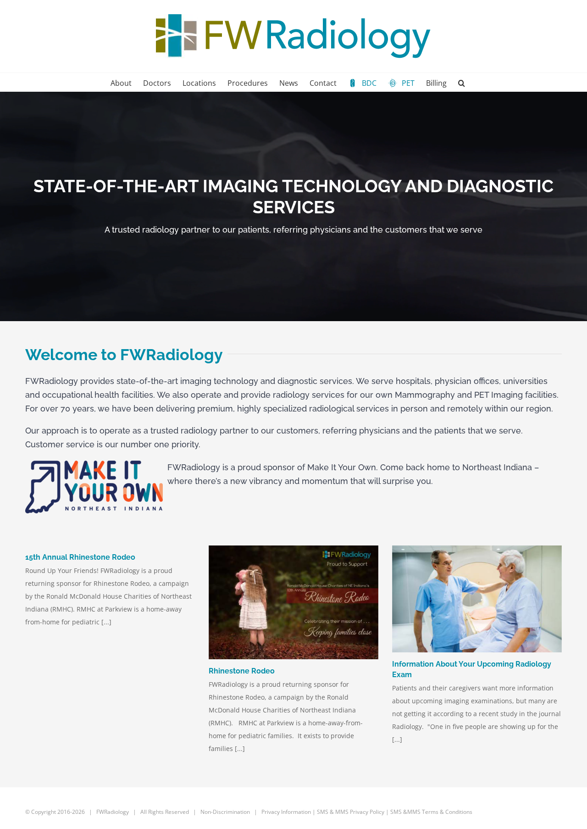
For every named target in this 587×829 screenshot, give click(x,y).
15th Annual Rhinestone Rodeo (80, 557)
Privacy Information (286, 812)
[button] (461, 82)
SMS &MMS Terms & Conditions (431, 812)
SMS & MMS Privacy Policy (350, 812)
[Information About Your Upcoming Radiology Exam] (477, 598)
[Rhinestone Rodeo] (293, 602)
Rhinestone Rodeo (242, 671)
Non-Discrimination (225, 812)
